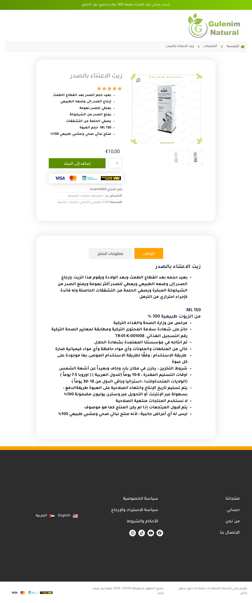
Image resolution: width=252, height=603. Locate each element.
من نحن (232, 521)
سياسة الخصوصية (140, 499)
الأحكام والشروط (142, 521)
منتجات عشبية (67, 202)
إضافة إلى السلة (77, 163)
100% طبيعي (100, 202)
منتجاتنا (232, 499)
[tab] (148, 253)
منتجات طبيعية (79, 196)
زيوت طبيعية (100, 196)
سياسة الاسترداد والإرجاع (134, 510)
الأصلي (84, 202)
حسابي (233, 510)
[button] (138, 80)
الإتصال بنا (230, 533)
